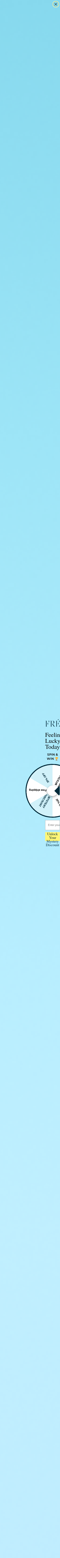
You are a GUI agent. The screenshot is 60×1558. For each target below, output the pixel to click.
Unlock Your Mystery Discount (52, 836)
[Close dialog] (56, 4)
